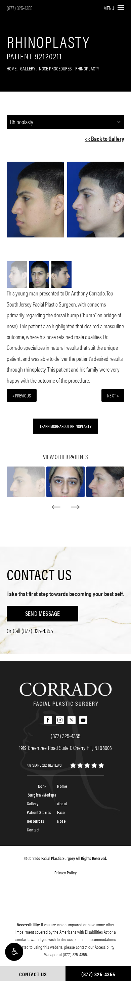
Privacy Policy (65, 872)
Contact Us (39, 574)
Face (60, 812)
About (62, 803)
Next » (113, 395)
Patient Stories (39, 812)
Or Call (30, 630)
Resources (35, 821)
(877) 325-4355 (19, 8)
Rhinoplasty (87, 68)
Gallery (27, 68)
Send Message (42, 613)
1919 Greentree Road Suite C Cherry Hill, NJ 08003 (65, 748)
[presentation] (55, 507)
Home (11, 68)
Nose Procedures (55, 68)
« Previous (21, 395)
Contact (33, 829)
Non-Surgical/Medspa (42, 790)
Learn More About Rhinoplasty (65, 426)
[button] (14, 952)
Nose (61, 821)
